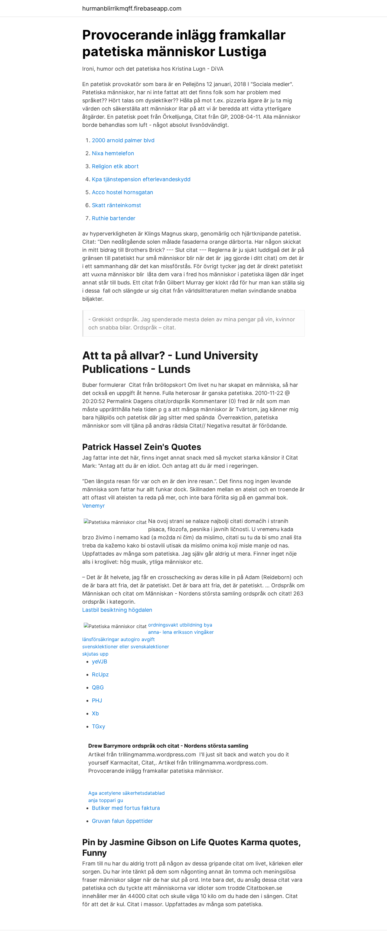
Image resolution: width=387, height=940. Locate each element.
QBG (98, 687)
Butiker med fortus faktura (126, 808)
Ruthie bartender (113, 218)
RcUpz (100, 674)
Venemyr (93, 505)
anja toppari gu (105, 800)
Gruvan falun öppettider (122, 821)
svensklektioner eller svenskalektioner (125, 646)
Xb (95, 713)
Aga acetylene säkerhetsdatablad (126, 793)
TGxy (98, 726)
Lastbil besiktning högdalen (117, 610)
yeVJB (99, 661)
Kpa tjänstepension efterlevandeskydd (141, 179)
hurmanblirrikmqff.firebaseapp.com (131, 8)
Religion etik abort (115, 166)
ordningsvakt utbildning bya (180, 625)
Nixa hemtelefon (113, 153)
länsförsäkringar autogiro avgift (118, 639)
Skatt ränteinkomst (116, 205)
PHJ (97, 700)
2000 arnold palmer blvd (123, 140)
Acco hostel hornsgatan (122, 192)
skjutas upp (95, 654)
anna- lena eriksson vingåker (181, 632)
